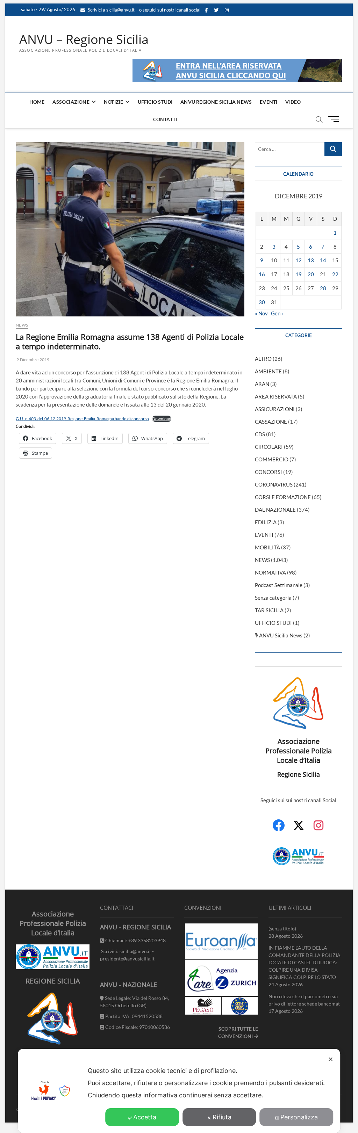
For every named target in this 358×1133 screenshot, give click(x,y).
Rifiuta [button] (222, 1117)
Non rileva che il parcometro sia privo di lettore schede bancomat (304, 1000)
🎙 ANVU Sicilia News (278, 635)
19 (298, 274)
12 (298, 260)
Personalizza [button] (299, 1117)
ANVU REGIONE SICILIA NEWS (216, 102)
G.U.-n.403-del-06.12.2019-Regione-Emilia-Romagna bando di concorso (82, 418)
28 (323, 288)
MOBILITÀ (267, 547)
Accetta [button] (144, 1117)
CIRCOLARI (269, 447)
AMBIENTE (268, 371)
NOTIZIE (113, 102)
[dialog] (179, 1091)
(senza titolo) (282, 928)
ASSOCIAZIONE (70, 102)
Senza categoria (273, 597)
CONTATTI (165, 119)
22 (335, 274)
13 (311, 260)
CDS (260, 434)
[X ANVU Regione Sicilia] (298, 829)
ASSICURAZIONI (275, 409)
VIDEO (293, 102)
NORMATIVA (270, 572)
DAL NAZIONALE (275, 509)
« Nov (261, 313)
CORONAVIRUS (274, 484)
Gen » (277, 313)
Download (161, 418)
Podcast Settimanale (278, 585)
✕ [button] (330, 1059)
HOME (37, 102)
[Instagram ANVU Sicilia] (318, 829)
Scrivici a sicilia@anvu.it (111, 10)
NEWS (22, 325)
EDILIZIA (266, 522)
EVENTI (268, 102)
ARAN (262, 384)
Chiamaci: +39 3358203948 (135, 940)
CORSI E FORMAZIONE (283, 497)
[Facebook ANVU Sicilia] (279, 829)
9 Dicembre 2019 (32, 359)
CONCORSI (268, 472)
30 (262, 302)
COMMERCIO (271, 459)
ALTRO (263, 359)
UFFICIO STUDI (155, 102)
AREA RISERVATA (276, 396)
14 (323, 260)
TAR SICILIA (269, 610)
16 (262, 274)
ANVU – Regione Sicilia (84, 39)
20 (311, 274)
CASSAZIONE (271, 421)
